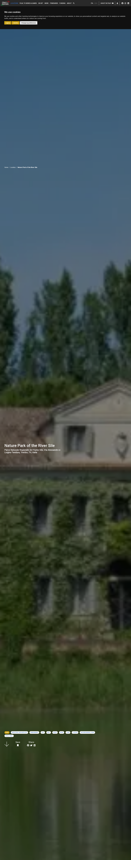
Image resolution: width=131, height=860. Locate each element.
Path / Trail (9, 735)
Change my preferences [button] (28, 23)
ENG (96, 3)
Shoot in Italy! (106, 3)
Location (13, 167)
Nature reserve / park (87, 732)
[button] (73, 3)
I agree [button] (8, 23)
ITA (92, 3)
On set (40, 3)
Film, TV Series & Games (28, 3)
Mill (48, 732)
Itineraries (54, 3)
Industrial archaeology (19, 732)
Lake (68, 732)
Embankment (34, 732)
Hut (43, 732)
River (61, 732)
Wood (55, 732)
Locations (14, 3)
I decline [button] (15, 23)
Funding (62, 3)
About (69, 3)
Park (7, 732)
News (46, 3)
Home (6, 167)
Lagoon (75, 732)
